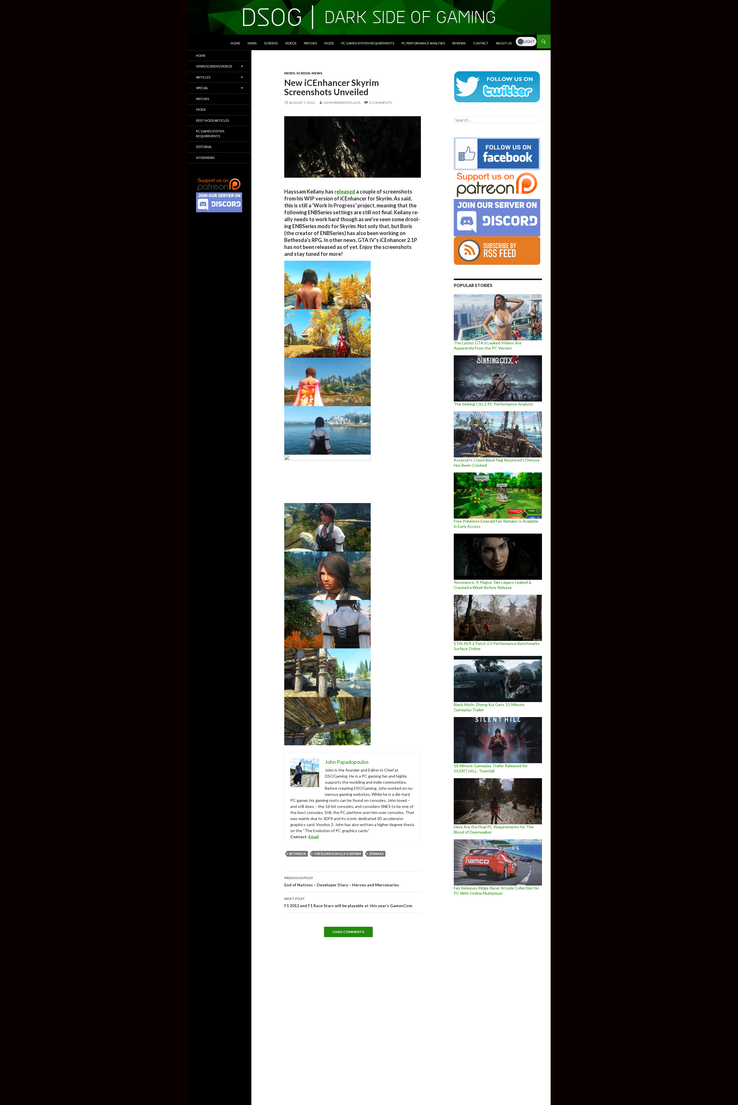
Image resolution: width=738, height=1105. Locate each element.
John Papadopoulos (341, 102)
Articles (203, 77)
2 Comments (380, 102)
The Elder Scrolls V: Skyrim (337, 854)
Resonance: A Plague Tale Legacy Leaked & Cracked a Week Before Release (493, 585)
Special (202, 88)
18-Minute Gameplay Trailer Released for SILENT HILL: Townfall (491, 768)
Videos (290, 43)
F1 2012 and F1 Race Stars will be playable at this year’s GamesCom (348, 902)
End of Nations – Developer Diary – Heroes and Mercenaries (341, 881)
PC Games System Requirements (367, 43)
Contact (480, 43)
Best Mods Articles (212, 120)
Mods (329, 43)
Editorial (204, 147)
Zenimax (376, 854)
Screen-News (309, 73)
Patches (310, 43)
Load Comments (348, 932)
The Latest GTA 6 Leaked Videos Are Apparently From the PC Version (488, 345)
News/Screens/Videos (214, 66)
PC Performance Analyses (423, 43)
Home (235, 43)
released (344, 191)
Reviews (459, 43)
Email (313, 836)
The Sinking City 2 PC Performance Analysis (493, 404)
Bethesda (297, 854)
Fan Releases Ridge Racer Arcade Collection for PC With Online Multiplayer (496, 890)
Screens (271, 43)
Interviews (205, 158)
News (252, 43)
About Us (504, 43)
